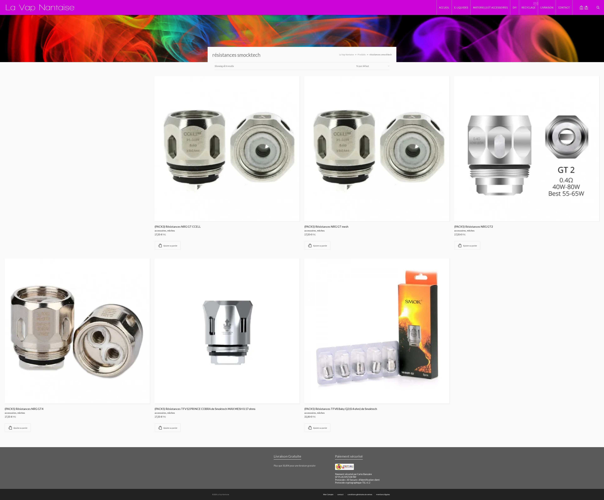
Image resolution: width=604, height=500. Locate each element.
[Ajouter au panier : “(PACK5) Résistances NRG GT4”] (12, 396)
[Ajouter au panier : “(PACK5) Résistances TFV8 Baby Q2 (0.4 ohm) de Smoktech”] (311, 396)
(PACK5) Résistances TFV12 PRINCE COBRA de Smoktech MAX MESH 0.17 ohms (205, 409)
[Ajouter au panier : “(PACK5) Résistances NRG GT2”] (461, 214)
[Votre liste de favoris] (586, 7)
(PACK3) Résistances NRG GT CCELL (178, 226)
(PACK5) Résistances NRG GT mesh (326, 226)
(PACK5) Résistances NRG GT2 (473, 226)
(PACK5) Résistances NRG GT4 (24, 409)
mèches (171, 230)
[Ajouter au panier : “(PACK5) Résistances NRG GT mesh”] (311, 214)
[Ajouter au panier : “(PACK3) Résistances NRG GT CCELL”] (162, 214)
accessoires (160, 230)
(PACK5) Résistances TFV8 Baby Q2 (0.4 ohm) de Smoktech (340, 409)
